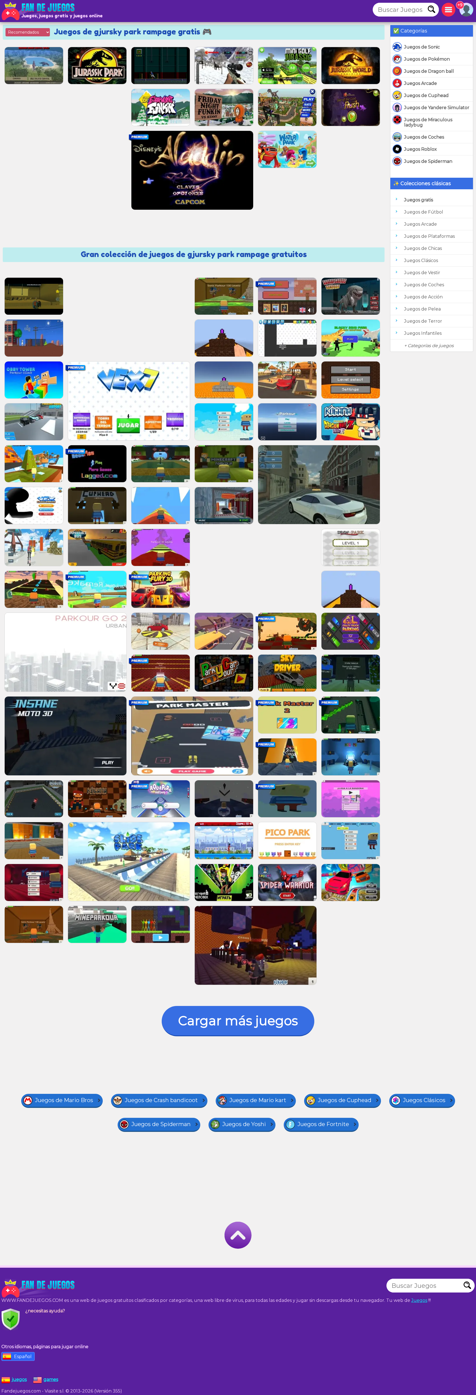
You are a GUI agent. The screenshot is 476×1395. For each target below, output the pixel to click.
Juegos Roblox (420, 149)
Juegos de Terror (423, 321)
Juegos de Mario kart (257, 1100)
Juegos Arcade (420, 83)
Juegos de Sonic (422, 47)
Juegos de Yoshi (244, 1124)
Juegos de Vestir (422, 272)
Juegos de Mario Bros (64, 1100)
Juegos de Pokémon (427, 59)
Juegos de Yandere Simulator (436, 107)
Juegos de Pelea (422, 309)
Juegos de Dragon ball (429, 71)
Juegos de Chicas (423, 248)
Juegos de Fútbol (423, 212)
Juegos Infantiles (423, 333)
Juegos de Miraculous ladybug (428, 122)
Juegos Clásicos (421, 260)
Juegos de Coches (424, 137)
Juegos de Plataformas (429, 236)
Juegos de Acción (423, 296)
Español (23, 1356)
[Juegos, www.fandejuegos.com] (38, 11)
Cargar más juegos (238, 1021)
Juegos (419, 1300)
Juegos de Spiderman (428, 161)
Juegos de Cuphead (426, 95)
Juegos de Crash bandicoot (161, 1100)
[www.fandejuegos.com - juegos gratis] (38, 1288)
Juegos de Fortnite (323, 1124)
